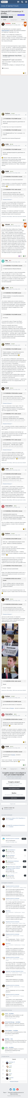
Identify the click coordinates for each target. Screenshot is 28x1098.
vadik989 (11, 986)
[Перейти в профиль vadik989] (3, 986)
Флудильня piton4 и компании (12, 838)
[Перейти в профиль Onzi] (3, 972)
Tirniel (10, 900)
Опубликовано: (12, 24)
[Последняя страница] (26, 20)
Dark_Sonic (11, 851)
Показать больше (14, 1081)
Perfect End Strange (9, 1022)
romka (15, 189)
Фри (10, 923)
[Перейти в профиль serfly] (3, 1048)
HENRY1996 (11, 871)
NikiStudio (11, 912)
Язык (4, 1092)
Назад (4, 19)
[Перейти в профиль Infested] (2, 225)
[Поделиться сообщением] (22, 24)
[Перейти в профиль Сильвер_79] (7, 1063)
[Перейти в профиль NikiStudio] (3, 911)
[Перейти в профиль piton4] (3, 886)
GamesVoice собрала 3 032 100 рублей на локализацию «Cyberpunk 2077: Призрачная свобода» (16, 818)
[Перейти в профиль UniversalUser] (2, 506)
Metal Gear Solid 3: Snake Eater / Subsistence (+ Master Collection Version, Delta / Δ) (13, 868)
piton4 (10, 887)
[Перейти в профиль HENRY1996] (3, 867)
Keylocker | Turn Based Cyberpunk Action (14, 971)
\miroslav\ (11, 1077)
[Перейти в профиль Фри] (3, 922)
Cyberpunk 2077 (5, 30)
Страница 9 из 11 (14, 19)
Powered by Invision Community (14, 1095)
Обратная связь (14, 1094)
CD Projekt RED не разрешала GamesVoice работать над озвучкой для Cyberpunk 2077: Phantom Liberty (16, 825)
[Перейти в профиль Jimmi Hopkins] (3, 1031)
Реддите (12, 708)
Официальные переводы (13, 861)
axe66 (6, 1013)
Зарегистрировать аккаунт (14, 788)
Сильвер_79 (12, 1062)
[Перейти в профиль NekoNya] (3, 1039)
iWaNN (15, 118)
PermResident (12, 840)
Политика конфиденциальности (16, 1092)
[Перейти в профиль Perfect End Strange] (3, 1023)
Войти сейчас (14, 798)
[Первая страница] (1, 20)
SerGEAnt (6, 15)
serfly (6, 1047)
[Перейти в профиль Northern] (2, 114)
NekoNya (7, 1038)
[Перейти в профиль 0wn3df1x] (3, 862)
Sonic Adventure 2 (11, 849)
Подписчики (12, 803)
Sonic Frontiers (10, 875)
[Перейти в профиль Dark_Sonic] (3, 850)
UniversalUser (17, 578)
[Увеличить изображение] (10, 651)
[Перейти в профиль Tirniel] (3, 899)
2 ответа (10, 1043)
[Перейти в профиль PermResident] (3, 839)
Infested (16, 565)
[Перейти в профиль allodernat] (3, 944)
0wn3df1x (11, 862)
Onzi (10, 972)
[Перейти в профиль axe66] (3, 1014)
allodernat (11, 944)
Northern (16, 176)
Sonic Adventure (10, 855)
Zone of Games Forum (10, 6)
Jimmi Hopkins (8, 1030)
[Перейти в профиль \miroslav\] (7, 1078)
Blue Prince (8, 910)
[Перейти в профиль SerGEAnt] (2, 24)
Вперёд (22, 19)
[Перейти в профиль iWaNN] (2, 172)
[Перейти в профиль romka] (2, 144)
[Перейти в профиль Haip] (2, 261)
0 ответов (14, 1018)
